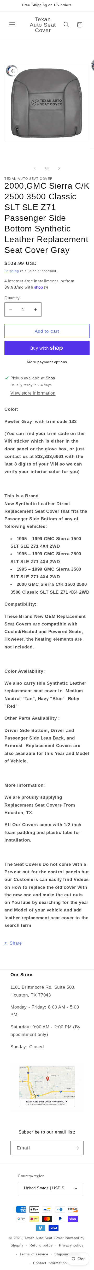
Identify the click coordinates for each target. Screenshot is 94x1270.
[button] (12, 25)
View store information (33, 393)
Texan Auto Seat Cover (44, 1238)
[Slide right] (59, 168)
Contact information (50, 1263)
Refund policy (41, 1245)
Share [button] (16, 943)
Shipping (11, 271)
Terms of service (34, 1254)
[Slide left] (34, 168)
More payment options (47, 362)
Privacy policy (71, 1245)
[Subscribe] (76, 1148)
